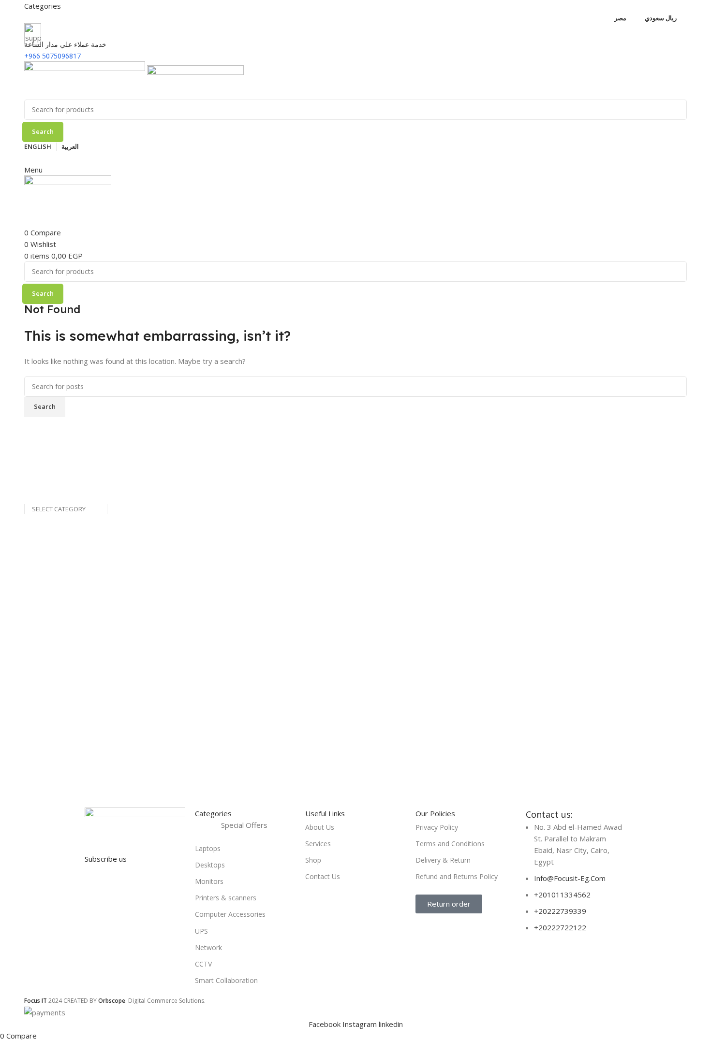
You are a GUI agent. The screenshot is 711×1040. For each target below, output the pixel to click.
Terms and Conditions (450, 843)
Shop (313, 860)
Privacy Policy (436, 827)
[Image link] (135, 819)
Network (208, 947)
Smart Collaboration (226, 980)
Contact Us (322, 876)
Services (318, 843)
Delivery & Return (443, 860)
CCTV (203, 963)
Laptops (208, 848)
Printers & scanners (225, 897)
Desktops (210, 864)
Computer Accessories (230, 914)
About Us (319, 827)
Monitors (209, 881)
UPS (201, 931)
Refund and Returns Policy (456, 876)
